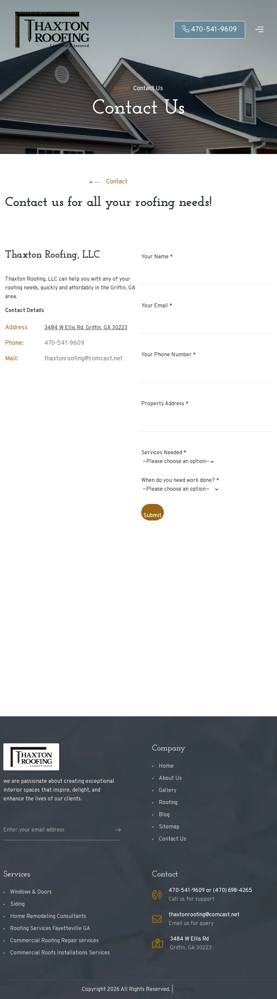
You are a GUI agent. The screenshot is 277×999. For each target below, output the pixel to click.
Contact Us (148, 89)
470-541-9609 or (191, 890)
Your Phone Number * (168, 355)
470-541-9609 (214, 29)
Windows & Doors (31, 892)
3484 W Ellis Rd (189, 939)
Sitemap (169, 827)
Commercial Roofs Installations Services (60, 953)
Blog (164, 815)
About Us (170, 778)
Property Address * (164, 404)
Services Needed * (163, 453)
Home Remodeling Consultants (48, 916)
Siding (17, 904)
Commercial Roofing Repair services (54, 941)
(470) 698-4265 (232, 890)
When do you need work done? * (180, 480)
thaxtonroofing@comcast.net (83, 359)
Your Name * (157, 257)
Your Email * (156, 306)
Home (122, 89)
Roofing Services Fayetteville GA (50, 928)
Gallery (167, 790)
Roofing (168, 802)
